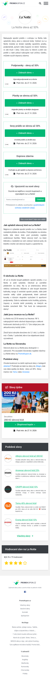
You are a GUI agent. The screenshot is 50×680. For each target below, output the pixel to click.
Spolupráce (25, 616)
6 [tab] (36, 394)
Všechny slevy (23, 536)
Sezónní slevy (25, 609)
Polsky (25, 674)
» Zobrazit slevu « (25, 72)
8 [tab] (43, 394)
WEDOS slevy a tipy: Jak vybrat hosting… (25, 641)
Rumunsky (25, 667)
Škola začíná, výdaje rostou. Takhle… (25, 627)
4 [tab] (29, 394)
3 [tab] (25, 394)
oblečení (6, 366)
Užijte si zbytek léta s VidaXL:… (25, 631)
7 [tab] (39, 394)
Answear (25, 372)
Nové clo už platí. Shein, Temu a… (25, 638)
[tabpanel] (25, 419)
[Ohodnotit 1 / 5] (6, 563)
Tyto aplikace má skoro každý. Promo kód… (25, 645)
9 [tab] (46, 394)
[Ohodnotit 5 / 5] (25, 563)
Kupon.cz (17, 3)
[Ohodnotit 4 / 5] (20, 563)
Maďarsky (25, 663)
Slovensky (25, 656)
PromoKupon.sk (24, 354)
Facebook (25, 592)
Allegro (39, 366)
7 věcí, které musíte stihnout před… (25, 634)
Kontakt (25, 612)
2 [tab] (22, 394)
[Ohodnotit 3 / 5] (15, 563)
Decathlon (8, 417)
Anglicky (25, 660)
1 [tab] (18, 394)
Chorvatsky (25, 670)
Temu (15, 372)
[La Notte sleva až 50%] (25, 18)
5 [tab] (32, 394)
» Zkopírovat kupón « (25, 424)
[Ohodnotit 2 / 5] (11, 563)
